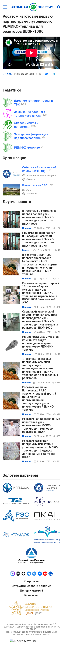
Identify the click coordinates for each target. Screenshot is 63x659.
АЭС (28, 189)
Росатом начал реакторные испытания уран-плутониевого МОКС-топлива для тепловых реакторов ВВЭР (41, 425)
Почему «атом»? (31, 590)
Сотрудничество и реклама (31, 586)
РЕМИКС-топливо (27, 147)
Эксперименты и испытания (26, 124)
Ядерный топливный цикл (41, 175)
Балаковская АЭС (35, 185)
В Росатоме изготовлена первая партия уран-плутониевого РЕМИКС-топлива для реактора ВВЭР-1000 (39, 217)
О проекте (31, 581)
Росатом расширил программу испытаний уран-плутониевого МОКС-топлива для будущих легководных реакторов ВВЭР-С (40, 449)
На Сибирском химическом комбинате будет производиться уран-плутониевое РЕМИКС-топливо (40, 343)
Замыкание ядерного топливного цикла (29, 113)
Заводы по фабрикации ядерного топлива (31, 136)
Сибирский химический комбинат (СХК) (39, 169)
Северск (31, 179)
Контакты (31, 595)
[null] (46, 74)
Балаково (31, 193)
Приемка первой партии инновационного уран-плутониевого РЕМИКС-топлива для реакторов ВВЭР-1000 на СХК (38, 239)
